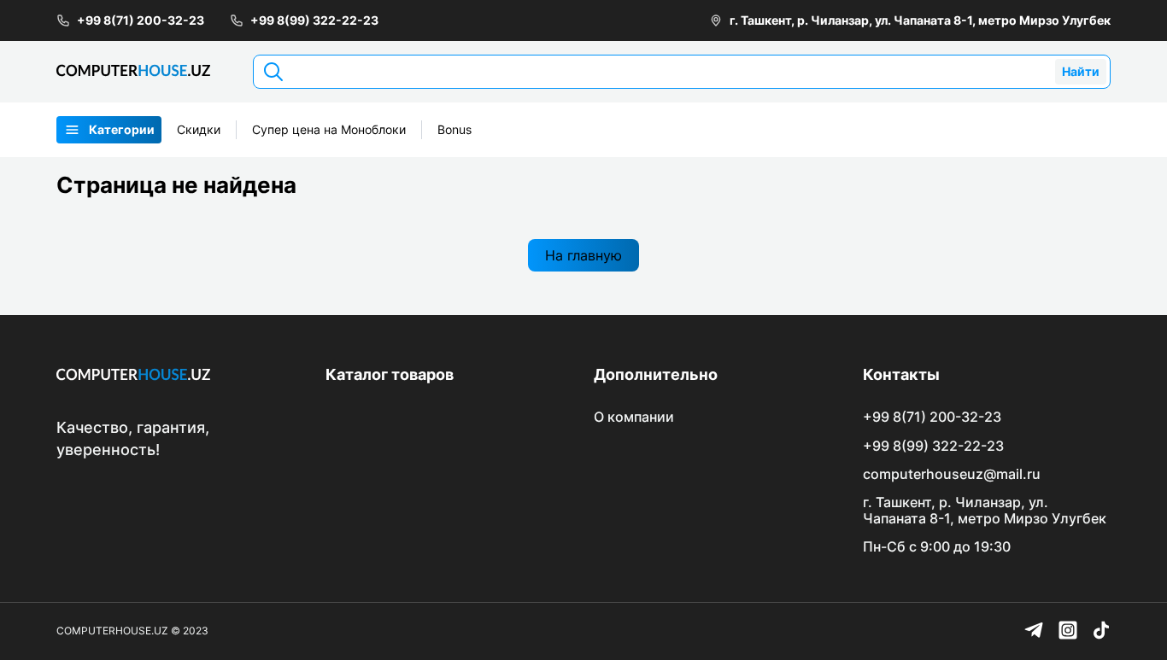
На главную (583, 255)
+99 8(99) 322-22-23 (314, 20)
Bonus (454, 129)
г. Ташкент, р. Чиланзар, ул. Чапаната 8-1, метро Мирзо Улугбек (920, 20)
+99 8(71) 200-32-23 (140, 20)
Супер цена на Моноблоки (329, 129)
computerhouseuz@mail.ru (952, 474)
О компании (634, 416)
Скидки (198, 129)
